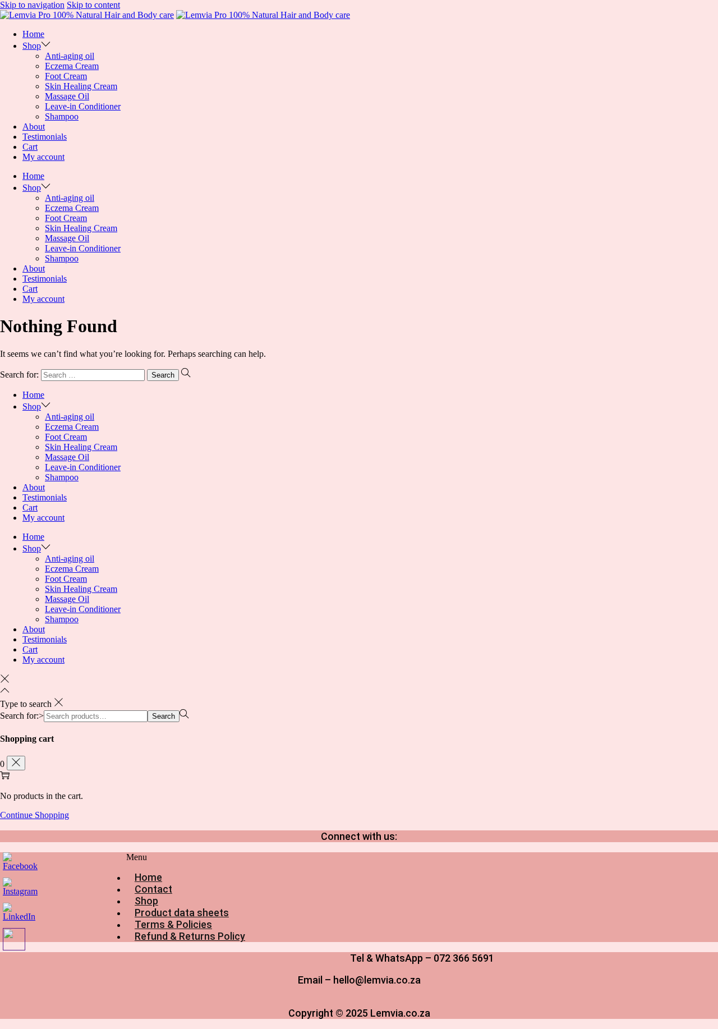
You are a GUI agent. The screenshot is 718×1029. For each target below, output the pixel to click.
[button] (244, 857)
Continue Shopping (34, 815)
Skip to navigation (32, 5)
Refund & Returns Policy (190, 936)
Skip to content (93, 5)
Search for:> (22, 715)
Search (163, 716)
